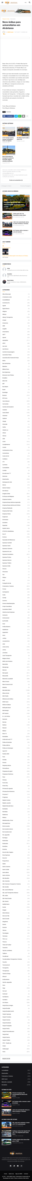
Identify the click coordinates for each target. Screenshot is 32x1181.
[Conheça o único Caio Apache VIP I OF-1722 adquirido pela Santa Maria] (6, 1133)
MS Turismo (16, 713)
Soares (16, 924)
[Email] (23, 116)
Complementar (16, 444)
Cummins (16, 464)
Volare (16, 1046)
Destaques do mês (16, 482)
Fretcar (16, 589)
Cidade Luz (16, 430)
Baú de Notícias (16, 363)
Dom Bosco (16, 490)
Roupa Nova (16, 860)
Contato (26, 1173)
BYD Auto (16, 398)
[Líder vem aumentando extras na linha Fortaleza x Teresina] (7, 224)
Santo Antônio (16, 875)
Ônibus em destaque (16, 748)
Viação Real (16, 1034)
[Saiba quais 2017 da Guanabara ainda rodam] (7, 216)
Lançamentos (16, 641)
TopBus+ (16, 953)
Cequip (16, 421)
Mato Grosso (16, 681)
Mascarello (16, 675)
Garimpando (16, 592)
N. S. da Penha (16, 716)
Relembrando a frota (16, 820)
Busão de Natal (6, 247)
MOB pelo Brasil (16, 707)
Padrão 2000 (16, 753)
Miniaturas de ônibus (16, 699)
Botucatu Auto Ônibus (16, 375)
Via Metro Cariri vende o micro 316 (23, 138)
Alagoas (16, 311)
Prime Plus (16, 785)
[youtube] (17, 1166)
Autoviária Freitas (16, 354)
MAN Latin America (16, 661)
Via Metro (16, 999)
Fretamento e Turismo (16, 586)
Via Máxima (16, 996)
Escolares (13, 19)
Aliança (16, 314)
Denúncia (16, 476)
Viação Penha (16, 1028)
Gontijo (16, 597)
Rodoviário (16, 843)
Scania (16, 907)
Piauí (16, 777)
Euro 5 (16, 534)
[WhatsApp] (19, 116)
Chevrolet (16, 424)
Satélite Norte (16, 904)
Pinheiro (16, 780)
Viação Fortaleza (16, 1017)
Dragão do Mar (16, 493)
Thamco (16, 941)
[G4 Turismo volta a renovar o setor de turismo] (7, 233)
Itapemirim (16, 632)
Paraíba (16, 759)
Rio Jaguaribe (16, 834)
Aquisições (16, 340)
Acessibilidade (16, 300)
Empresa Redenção (16, 508)
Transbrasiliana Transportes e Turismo (16, 959)
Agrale (16, 305)
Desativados (16, 479)
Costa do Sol (16, 456)
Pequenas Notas (16, 765)
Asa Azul (16, 346)
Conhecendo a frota (16, 450)
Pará (16, 756)
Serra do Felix (16, 915)
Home (5, 1173)
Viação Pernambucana (16, 1031)
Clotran (16, 435)
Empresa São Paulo (16, 511)
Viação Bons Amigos (16, 1005)
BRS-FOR (16, 381)
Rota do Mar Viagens (16, 852)
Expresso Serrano (16, 560)
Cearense (16, 415)
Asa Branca (16, 349)
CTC (16, 461)
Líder (16, 644)
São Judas (16, 895)
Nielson (16, 730)
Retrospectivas (16, 823)
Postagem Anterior (6, 186)
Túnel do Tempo (16, 973)
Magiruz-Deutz (16, 658)
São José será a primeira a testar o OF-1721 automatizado (21, 1123)
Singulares (16, 921)
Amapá (16, 320)
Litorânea (16, 652)
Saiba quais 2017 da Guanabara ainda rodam (19, 214)
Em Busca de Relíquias (16, 496)
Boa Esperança (16, 372)
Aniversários (16, 331)
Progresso (16, 797)
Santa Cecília (16, 869)
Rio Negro (16, 837)
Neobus (16, 725)
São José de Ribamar (16, 889)
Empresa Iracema (16, 499)
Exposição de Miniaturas (16, 539)
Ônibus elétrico (16, 745)
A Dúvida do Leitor (16, 297)
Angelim (16, 328)
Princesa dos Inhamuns (16, 791)
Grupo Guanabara (16, 606)
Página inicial (5, 19)
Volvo (16, 1051)
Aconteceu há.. (16, 302)
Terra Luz (16, 939)
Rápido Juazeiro (16, 803)
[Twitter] (16, 116)
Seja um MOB (18, 1173)
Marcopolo (16, 673)
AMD (16, 326)
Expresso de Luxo (16, 551)
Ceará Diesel (16, 412)
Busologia (16, 392)
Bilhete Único (16, 369)
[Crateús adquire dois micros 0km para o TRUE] (6, 1142)
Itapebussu (16, 629)
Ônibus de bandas (16, 742)
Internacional (16, 618)
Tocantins (16, 947)
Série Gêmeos (16, 913)
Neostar (16, 727)
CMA (16, 438)
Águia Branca (16, 308)
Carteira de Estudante (16, 407)
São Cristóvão (16, 881)
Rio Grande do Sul (16, 832)
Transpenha (16, 967)
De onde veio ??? (16, 473)
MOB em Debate (16, 704)
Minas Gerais (16, 693)
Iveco (16, 635)
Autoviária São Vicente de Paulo (16, 357)
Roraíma (16, 849)
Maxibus (16, 687)
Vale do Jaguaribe (16, 982)
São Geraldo (16, 887)
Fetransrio (16, 571)
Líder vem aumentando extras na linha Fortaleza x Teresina (21, 222)
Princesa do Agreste (16, 788)
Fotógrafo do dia (16, 583)
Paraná (16, 762)
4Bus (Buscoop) (16, 294)
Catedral (16, 409)
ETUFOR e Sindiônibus (16, 531)
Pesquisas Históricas (16, 774)
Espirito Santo (16, 528)
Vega (16, 988)
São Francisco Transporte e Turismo (16, 884)
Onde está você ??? (16, 739)
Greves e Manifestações (16, 603)
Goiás (16, 594)
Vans (16, 985)
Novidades (16, 736)
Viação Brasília (16, 1008)
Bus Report (16, 386)
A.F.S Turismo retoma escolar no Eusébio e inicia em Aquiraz (8, 139)
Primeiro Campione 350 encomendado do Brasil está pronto (19, 1094)
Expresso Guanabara (16, 554)
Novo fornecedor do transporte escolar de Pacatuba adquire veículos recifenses (8, 159)
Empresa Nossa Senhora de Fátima (16, 505)
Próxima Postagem (25, 186)
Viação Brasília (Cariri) (16, 1011)
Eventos (16, 537)
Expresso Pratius (16, 557)
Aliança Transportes (16, 317)
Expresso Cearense (16, 548)
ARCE (16, 343)
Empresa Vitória (16, 513)
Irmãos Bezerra (16, 626)
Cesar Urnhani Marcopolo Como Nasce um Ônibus (15, 255)
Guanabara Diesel (16, 609)
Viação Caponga (16, 1014)
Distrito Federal (16, 488)
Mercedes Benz (16, 690)
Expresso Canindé (16, 542)
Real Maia (16, 811)
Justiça (16, 638)
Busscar (16, 395)
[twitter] (14, 1166)
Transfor (16, 962)
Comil (16, 441)
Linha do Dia (16, 646)
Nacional (16, 719)
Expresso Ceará (16, 545)
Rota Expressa (16, 855)
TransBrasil (16, 956)
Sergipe (16, 910)
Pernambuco (16, 768)
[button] (2, 2)
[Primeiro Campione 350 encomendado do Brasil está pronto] (6, 1095)
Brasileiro (16, 378)
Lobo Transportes (16, 655)
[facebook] (10, 1166)
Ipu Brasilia (16, 620)
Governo (16, 600)
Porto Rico (16, 782)
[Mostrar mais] (27, 116)
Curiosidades (16, 467)
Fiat (16, 574)
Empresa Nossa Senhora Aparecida (16, 502)
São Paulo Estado (16, 898)
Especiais (16, 525)
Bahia (16, 360)
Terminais (16, 936)
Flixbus (16, 577)
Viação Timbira (16, 1040)
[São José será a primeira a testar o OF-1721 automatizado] (6, 1125)
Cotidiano (16, 459)
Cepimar (16, 418)
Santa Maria (16, 872)
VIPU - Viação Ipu (16, 1043)
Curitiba (16, 470)
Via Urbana (16, 1002)
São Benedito (16, 878)
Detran (16, 485)
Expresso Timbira (16, 563)
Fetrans (16, 568)
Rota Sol (16, 858)
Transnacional (16, 965)
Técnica (16, 930)
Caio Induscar (16, 401)
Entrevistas (16, 519)
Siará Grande (16, 918)
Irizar (16, 623)
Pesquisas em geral (16, 771)
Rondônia (16, 846)
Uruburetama (16, 979)
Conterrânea (16, 453)
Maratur (16, 670)
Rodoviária (16, 840)
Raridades (16, 808)
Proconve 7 (16, 794)
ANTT (16, 334)
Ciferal (16, 433)
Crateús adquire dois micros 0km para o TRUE (20, 1140)
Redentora (16, 814)
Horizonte (16, 615)
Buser (16, 389)
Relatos (16, 817)
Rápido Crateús (16, 800)
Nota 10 (16, 733)
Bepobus (16, 366)
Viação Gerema (16, 1020)
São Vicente (16, 901)
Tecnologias (16, 933)
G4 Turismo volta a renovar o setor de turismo (20, 231)
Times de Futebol (16, 944)
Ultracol (16, 976)
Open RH (16, 751)
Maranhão (16, 664)
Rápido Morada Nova (16, 806)
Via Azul (16, 991)
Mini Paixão (16, 696)
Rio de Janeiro (16, 826)
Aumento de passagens (16, 352)
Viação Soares (16, 1037)
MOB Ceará (16, 701)
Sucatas (16, 927)
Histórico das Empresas (16, 612)
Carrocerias (16, 404)
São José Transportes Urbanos (16, 892)
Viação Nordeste (16, 1022)
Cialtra (16, 427)
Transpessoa (16, 970)
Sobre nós (11, 1173)
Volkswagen (16, 1048)
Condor (16, 447)
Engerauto (16, 516)
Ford (16, 580)
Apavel (16, 337)
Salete (16, 863)
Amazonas (16, 323)
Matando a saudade (16, 678)
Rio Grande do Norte (16, 829)
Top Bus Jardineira (16, 950)
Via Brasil (16, 994)
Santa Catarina (16, 866)
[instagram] (21, 1166)
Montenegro (16, 710)
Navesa (16, 722)
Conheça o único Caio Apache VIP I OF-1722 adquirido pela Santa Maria (21, 1132)
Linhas (16, 649)
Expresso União (16, 566)
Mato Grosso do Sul (16, 684)
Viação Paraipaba (16, 1025)
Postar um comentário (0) (16, 180)
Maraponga (16, 667)
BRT (16, 383)
